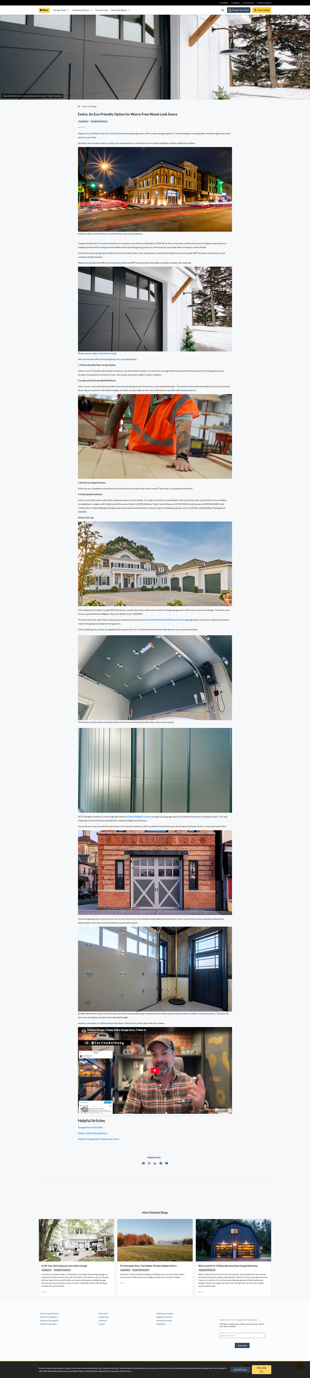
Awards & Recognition (49, 1320)
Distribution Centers (165, 1313)
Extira (99, 243)
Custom (183, 619)
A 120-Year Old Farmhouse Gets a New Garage (64, 1265)
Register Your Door (164, 1317)
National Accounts (164, 1320)
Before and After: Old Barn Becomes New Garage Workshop (228, 1265)
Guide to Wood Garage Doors (92, 1133)
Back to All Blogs (89, 106)
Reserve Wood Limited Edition (160, 619)
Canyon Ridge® (92, 133)
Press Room (103, 1313)
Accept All (240, 1369)
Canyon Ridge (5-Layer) (139, 816)
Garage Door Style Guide (90, 1127)
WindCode (160, 1324)
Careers (101, 1324)
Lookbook (102, 1320)
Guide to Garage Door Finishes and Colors (98, 1139)
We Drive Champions (49, 1317)
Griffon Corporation (48, 1324)
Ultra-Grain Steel (113, 133)
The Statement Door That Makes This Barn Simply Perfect (148, 1265)
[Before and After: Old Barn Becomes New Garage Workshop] (233, 1240)
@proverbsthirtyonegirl (104, 353)
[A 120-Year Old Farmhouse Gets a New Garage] (76, 1240)
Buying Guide (101, 10)
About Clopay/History (49, 1313)
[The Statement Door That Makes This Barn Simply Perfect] (155, 1240)
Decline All (261, 1370)
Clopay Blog (103, 1317)
